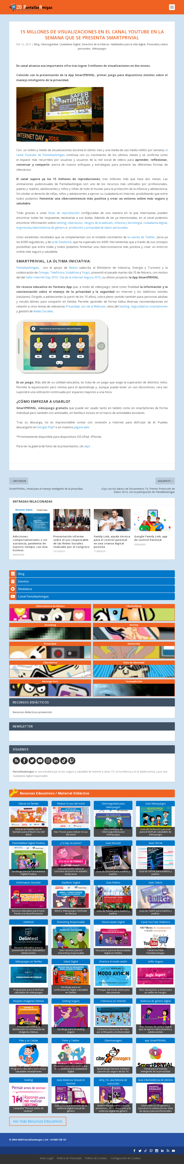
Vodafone (72, 272)
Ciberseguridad (49, 44)
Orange (43, 272)
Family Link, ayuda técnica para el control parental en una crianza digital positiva (112, 542)
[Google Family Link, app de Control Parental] (152, 520)
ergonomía (23, 228)
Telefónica (57, 272)
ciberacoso (75, 223)
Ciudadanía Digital (69, 44)
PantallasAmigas (27, 268)
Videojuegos (99, 48)
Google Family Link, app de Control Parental (150, 538)
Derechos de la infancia (95, 44)
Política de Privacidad (69, 1158)
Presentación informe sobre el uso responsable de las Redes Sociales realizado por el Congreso (71, 542)
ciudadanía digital (155, 223)
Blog (36, 44)
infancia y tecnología (128, 223)
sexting (61, 223)
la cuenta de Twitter (140, 237)
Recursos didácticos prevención (32, 712)
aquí (87, 446)
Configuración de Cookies (126, 1158)
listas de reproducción (64, 213)
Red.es (72, 268)
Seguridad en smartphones (149, 306)
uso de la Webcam (93, 306)
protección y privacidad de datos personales (98, 228)
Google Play (45, 427)
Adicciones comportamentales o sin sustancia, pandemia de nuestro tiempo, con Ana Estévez (30, 543)
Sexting (124, 306)
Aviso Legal (46, 1158)
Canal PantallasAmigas (33, 596)
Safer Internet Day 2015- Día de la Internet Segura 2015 (63, 277)
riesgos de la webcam (98, 223)
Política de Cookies (96, 1158)
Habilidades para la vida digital (128, 44)
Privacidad (72, 306)
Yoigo (85, 272)
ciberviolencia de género (48, 228)
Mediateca (25, 589)
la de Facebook (62, 242)
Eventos (23, 581)
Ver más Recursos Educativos (37, 1121)
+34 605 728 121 (57, 1139)
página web (81, 427)
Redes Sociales (43, 311)
